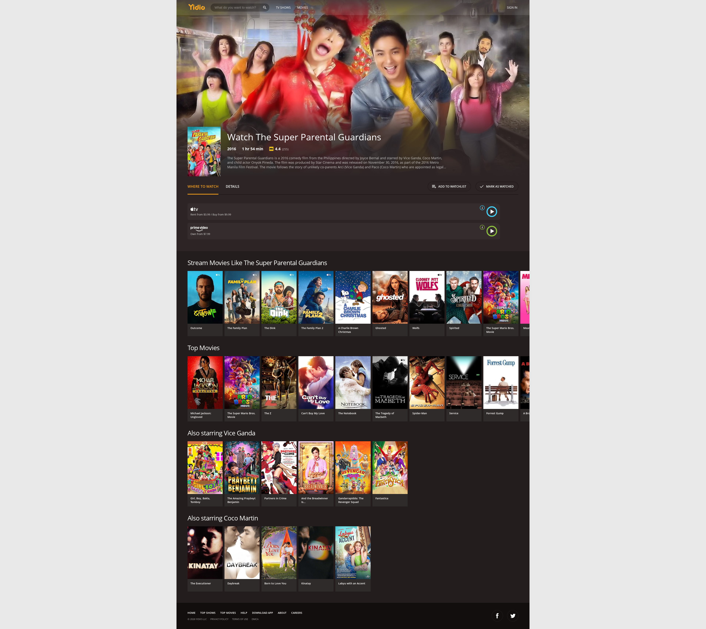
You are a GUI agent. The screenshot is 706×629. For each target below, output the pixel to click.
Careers (296, 612)
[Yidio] (196, 8)
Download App (262, 612)
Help (244, 612)
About (282, 612)
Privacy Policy (219, 619)
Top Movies (228, 612)
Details (232, 186)
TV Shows (283, 8)
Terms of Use (240, 619)
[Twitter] (512, 615)
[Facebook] (497, 615)
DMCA (255, 619)
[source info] (481, 207)
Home (191, 612)
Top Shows (207, 612)
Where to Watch (203, 186)
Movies (302, 8)
